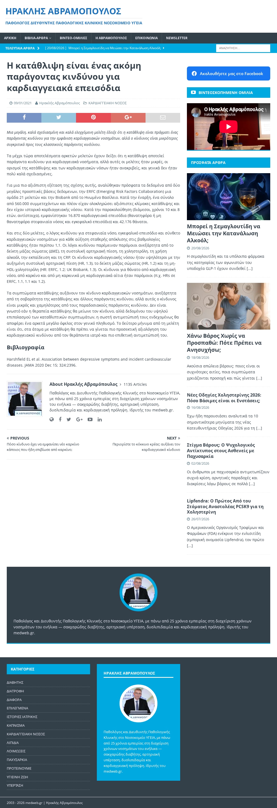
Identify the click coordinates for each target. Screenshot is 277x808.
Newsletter (176, 38)
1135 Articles (135, 384)
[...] (250, 268)
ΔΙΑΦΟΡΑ (14, 699)
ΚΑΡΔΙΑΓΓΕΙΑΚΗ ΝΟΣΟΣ (107, 102)
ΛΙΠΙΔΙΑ (13, 742)
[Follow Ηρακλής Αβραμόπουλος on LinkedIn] (98, 419)
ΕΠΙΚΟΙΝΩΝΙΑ (146, 38)
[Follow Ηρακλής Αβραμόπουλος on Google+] (77, 419)
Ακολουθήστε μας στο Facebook (231, 73)
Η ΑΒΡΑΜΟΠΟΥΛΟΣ (111, 38)
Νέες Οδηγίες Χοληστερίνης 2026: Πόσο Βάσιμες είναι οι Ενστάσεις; (224, 398)
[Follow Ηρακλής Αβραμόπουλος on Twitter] (66, 419)
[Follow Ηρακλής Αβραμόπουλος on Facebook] (58, 419)
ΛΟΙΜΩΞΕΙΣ (16, 751)
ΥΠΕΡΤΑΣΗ (15, 785)
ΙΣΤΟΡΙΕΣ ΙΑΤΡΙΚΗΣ (22, 716)
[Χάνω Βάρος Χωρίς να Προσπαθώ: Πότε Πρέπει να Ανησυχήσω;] (228, 306)
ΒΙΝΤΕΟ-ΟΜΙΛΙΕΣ (73, 38)
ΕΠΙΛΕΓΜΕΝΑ (17, 708)
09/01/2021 (23, 102)
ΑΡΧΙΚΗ (10, 38)
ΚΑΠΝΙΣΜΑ (16, 725)
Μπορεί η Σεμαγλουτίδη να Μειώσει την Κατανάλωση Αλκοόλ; (223, 233)
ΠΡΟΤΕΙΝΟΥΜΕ (19, 768)
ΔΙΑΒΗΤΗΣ (15, 682)
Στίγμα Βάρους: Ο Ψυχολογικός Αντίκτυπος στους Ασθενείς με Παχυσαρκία (221, 450)
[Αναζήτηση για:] (243, 47)
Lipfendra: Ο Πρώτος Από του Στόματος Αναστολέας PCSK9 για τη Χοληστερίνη (225, 506)
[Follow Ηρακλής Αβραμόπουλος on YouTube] (88, 419)
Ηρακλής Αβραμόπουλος (59, 102)
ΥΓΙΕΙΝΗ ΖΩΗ (17, 777)
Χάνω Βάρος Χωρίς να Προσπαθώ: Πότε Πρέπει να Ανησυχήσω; (224, 342)
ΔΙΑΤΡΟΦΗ (15, 691)
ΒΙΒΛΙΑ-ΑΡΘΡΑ (36, 38)
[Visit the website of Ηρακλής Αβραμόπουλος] (52, 419)
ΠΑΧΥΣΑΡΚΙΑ (17, 759)
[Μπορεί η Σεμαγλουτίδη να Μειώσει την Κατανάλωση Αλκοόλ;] (228, 196)
